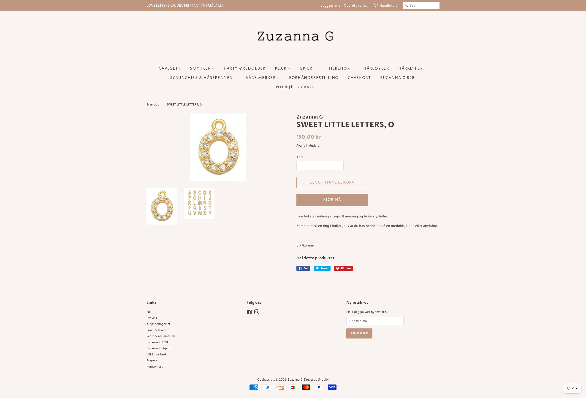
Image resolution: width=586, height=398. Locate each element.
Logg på (327, 5)
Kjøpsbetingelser (158, 324)
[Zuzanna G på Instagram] (256, 313)
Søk (149, 312)
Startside (152, 105)
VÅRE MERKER (261, 77)
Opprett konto (355, 5)
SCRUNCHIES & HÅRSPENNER (201, 77)
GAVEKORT (359, 77)
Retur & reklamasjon (160, 336)
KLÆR (281, 68)
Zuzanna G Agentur (160, 348)
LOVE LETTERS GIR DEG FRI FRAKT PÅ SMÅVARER (185, 5)
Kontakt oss (154, 366)
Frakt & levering (157, 330)
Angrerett (153, 360)
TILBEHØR (339, 68)
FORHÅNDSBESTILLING (313, 77)
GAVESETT (170, 68)
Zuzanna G (295, 379)
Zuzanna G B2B (397, 77)
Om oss (151, 318)
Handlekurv (389, 5)
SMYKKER (201, 68)
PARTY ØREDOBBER (245, 68)
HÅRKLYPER (410, 68)
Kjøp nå (332, 199)
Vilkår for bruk (156, 354)
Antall (301, 157)
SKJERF (308, 68)
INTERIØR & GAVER (294, 87)
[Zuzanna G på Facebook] (249, 313)
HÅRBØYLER (376, 68)
